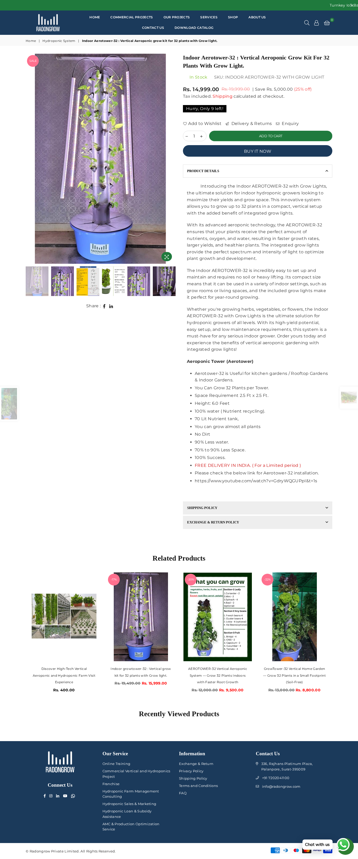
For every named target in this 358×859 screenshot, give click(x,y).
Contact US (153, 28)
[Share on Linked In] (111, 306)
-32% (190, 579)
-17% (37, 579)
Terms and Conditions (198, 786)
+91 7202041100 (275, 778)
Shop (233, 17)
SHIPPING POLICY (202, 508)
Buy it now (257, 151)
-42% (267, 579)
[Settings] (316, 22)
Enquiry (290, 123)
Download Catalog (194, 28)
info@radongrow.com (281, 786)
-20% (114, 579)
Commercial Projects (131, 17)
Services (209, 17)
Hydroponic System (58, 41)
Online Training (116, 764)
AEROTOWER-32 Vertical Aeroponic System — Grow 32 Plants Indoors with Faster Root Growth (140, 675)
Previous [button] (30, 158)
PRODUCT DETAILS (203, 171)
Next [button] (170, 158)
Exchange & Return (196, 764)
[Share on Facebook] (104, 306)
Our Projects (177, 17)
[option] (100, 159)
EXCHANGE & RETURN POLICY (213, 522)
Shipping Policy (193, 778)
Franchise (111, 784)
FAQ (183, 793)
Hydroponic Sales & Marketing (129, 804)
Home (94, 17)
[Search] (307, 22)
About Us (257, 17)
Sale (33, 61)
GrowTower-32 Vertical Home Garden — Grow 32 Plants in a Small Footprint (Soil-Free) (217, 675)
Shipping (222, 96)
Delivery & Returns (251, 123)
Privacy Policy (191, 771)
